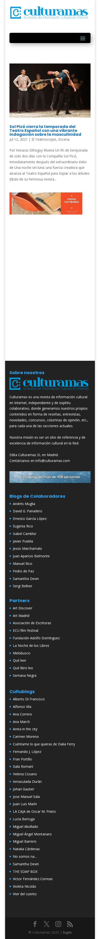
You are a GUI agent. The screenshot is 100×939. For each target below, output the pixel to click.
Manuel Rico (22, 563)
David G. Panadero (27, 511)
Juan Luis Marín (25, 804)
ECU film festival (25, 630)
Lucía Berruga (24, 819)
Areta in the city (25, 729)
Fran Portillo (22, 759)
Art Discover (22, 608)
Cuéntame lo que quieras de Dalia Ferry (44, 744)
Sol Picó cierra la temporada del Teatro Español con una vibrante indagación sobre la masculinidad (45, 130)
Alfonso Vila (22, 706)
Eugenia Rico (23, 526)
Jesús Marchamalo (27, 548)
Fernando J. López (27, 751)
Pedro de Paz (23, 571)
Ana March (21, 721)
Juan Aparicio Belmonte (31, 556)
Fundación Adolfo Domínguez (36, 638)
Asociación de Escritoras (32, 623)
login (67, 932)
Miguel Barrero (24, 841)
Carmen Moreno (26, 736)
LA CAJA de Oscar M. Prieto (34, 811)
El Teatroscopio (44, 139)
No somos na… (25, 856)
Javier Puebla (23, 541)
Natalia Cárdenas (26, 849)
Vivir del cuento (25, 894)
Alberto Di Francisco (29, 699)
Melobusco (21, 653)
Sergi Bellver (22, 586)
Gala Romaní (23, 766)
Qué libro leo (23, 668)
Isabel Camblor (24, 533)
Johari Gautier (23, 789)
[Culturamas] (50, 391)
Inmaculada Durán (27, 781)
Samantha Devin (26, 578)
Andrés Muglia (24, 503)
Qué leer (19, 660)
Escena (63, 139)
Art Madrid (21, 615)
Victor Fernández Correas (33, 878)
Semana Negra (24, 675)
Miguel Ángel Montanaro (32, 834)
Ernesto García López (30, 518)
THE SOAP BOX (25, 871)
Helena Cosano (25, 774)
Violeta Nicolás (24, 886)
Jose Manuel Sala (26, 796)
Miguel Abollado (25, 826)
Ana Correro (22, 714)
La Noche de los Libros (31, 645)
